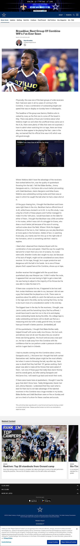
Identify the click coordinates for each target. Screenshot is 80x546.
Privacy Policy (40, 520)
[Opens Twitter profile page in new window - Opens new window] (25, 45)
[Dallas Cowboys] (40, 509)
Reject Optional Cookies (69, 542)
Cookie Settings (6, 542)
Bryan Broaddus (28, 40)
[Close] (77, 529)
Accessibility (40, 524)
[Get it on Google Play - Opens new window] (46, 501)
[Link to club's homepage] (4, 14)
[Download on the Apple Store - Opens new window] (33, 500)
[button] (40, 153)
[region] (40, 536)
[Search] (74, 14)
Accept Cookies (53, 542)
